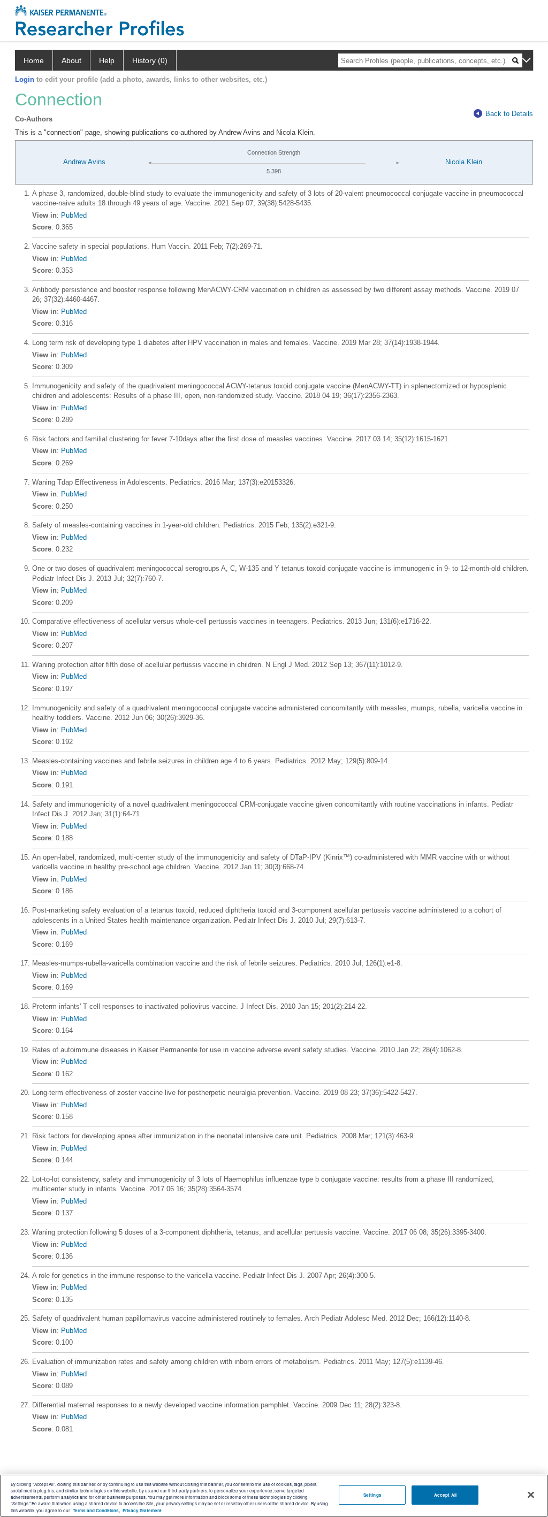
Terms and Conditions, (96, 1510)
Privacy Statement (142, 1510)
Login (24, 79)
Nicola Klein (463, 162)
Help (107, 60)
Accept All (445, 1495)
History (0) (150, 60)
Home (34, 60)
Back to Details (509, 114)
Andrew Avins (84, 162)
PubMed (74, 215)
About (71, 60)
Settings (372, 1495)
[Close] (531, 1495)
